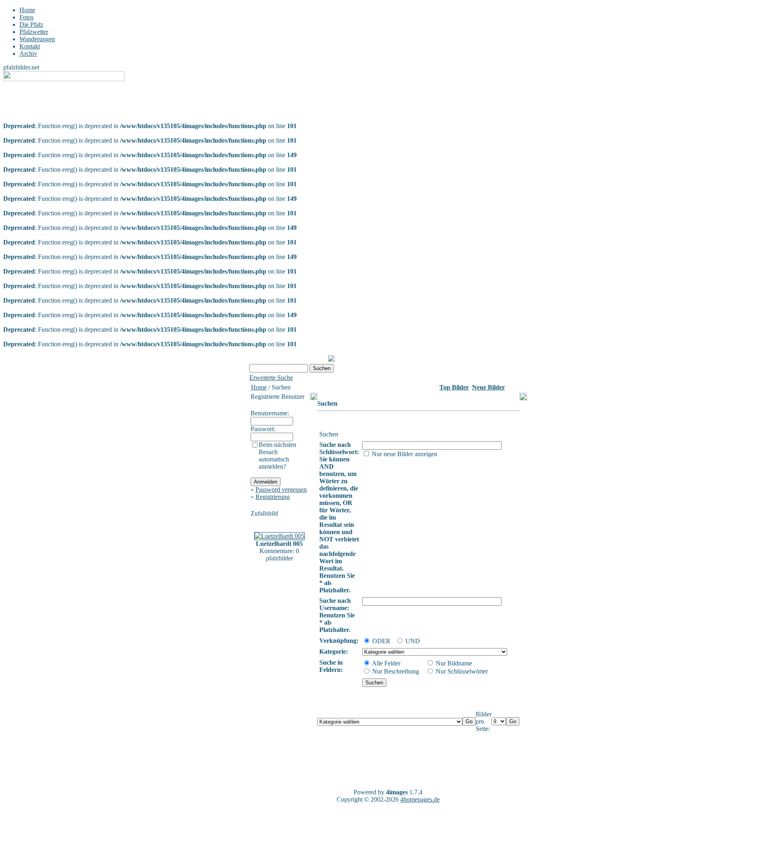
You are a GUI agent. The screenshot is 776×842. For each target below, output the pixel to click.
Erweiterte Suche (271, 377)
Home (27, 9)
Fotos (26, 17)
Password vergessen (281, 489)
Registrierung (272, 496)
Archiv (28, 53)
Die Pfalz (31, 24)
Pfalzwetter (33, 31)
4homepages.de (420, 799)
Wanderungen (37, 39)
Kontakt (29, 46)
